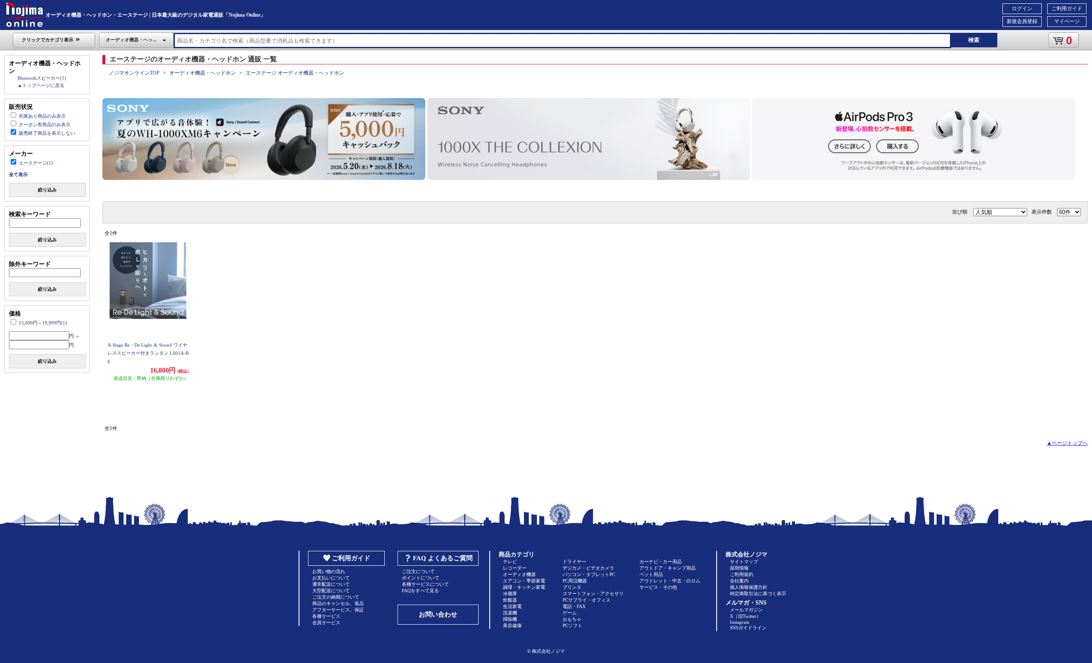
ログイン (1022, 9)
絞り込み (47, 189)
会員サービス (326, 622)
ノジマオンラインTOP (134, 73)
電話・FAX (574, 606)
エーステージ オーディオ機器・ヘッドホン (295, 73)
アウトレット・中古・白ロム (669, 580)
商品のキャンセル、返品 (338, 603)
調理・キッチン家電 (524, 587)
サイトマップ (744, 561)
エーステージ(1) (36, 162)
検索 (973, 40)
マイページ (1067, 21)
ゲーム (570, 612)
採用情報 (739, 567)
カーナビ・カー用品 (660, 561)
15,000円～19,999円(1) (43, 322)
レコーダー (514, 567)
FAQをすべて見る (420, 590)
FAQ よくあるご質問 (443, 558)
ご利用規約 (741, 574)
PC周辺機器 (575, 580)
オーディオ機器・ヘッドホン (202, 73)
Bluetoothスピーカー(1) (41, 78)
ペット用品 (651, 574)
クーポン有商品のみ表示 (44, 124)
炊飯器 (510, 599)
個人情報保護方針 (748, 587)
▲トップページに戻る (40, 85)
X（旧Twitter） (745, 616)
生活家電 (512, 606)
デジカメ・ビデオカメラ (588, 567)
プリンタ (572, 587)
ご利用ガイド (1066, 9)
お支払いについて (331, 577)
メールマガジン (746, 609)
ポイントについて (420, 577)
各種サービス (326, 616)
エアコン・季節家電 (524, 580)
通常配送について (331, 584)
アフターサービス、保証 (338, 609)
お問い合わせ (438, 614)
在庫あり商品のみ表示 (42, 116)
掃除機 (510, 619)
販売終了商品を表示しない (47, 133)
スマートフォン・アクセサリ (593, 593)
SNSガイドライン (748, 627)
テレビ (510, 561)
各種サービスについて (425, 584)
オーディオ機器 (519, 574)
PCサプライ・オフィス (586, 599)
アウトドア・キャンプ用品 (667, 567)
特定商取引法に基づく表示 (758, 593)
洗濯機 (510, 612)
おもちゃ (572, 619)
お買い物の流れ (328, 571)
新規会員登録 (1022, 21)
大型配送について (331, 590)
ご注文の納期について (335, 596)
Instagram (739, 622)
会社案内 (739, 580)
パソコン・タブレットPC (589, 574)
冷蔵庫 (510, 593)
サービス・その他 (658, 587)
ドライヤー (574, 561)
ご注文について (418, 571)
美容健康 (512, 625)
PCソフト (572, 625)
